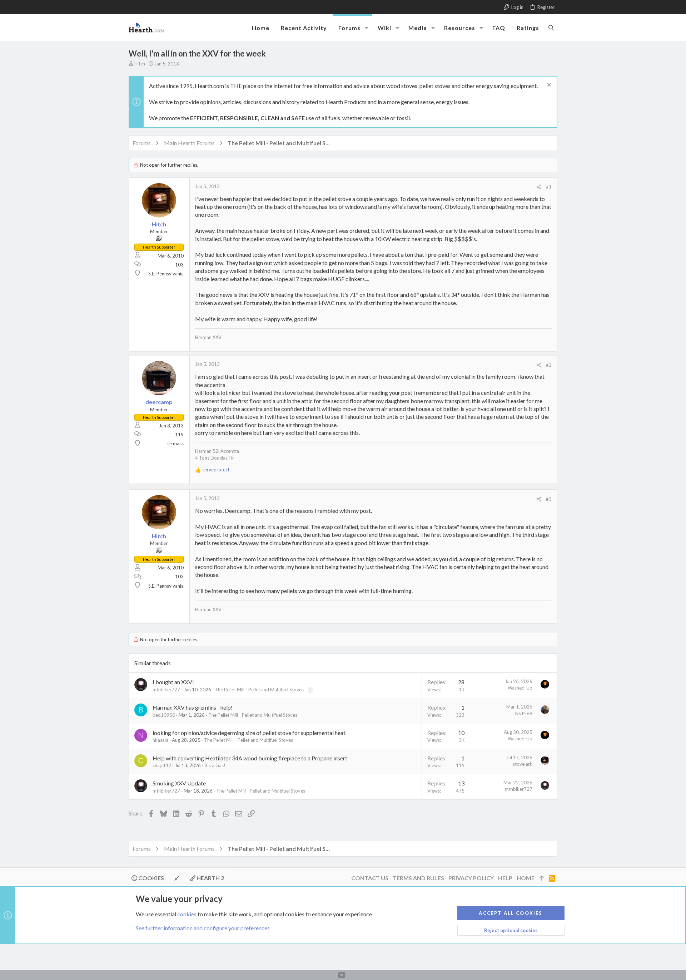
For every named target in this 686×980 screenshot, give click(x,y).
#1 (549, 187)
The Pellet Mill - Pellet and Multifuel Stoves (259, 689)
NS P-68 (523, 713)
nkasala (160, 740)
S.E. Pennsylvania (166, 273)
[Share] (538, 186)
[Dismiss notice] (548, 85)
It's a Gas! (214, 765)
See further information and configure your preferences (203, 928)
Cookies (150, 877)
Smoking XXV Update (179, 783)
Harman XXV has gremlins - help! (193, 707)
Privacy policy (471, 877)
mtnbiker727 (166, 689)
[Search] (551, 27)
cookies (187, 914)
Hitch (139, 64)
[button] (366, 27)
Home (526, 877)
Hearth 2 (209, 877)
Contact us (369, 877)
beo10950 (164, 715)
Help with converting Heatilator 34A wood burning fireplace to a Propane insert (250, 758)
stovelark (522, 764)
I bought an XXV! (173, 681)
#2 (549, 365)
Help (505, 877)
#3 (549, 499)
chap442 (162, 765)
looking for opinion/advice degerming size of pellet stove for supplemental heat (249, 732)
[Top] (542, 878)
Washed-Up (520, 688)
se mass (175, 443)
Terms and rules (418, 877)
